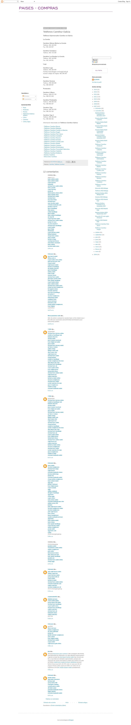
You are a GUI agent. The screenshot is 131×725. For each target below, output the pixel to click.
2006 (95, 254)
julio (96, 237)
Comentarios (27, 99)
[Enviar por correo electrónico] (67, 162)
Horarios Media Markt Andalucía (101, 126)
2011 (95, 96)
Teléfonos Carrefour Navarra (52, 138)
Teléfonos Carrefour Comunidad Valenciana (56, 149)
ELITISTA (96, 79)
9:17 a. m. (50, 457)
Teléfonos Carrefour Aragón (52, 132)
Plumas (25, 112)
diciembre (98, 108)
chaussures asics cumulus (60, 653)
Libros (25, 117)
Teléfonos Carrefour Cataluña (52, 151)
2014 (95, 89)
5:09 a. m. (50, 536)
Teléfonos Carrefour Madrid (52, 143)
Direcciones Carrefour (50, 156)
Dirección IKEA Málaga (101, 188)
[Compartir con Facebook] (73, 162)
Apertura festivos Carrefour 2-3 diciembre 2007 (100, 114)
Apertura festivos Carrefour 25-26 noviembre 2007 (100, 136)
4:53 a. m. (50, 669)
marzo (97, 246)
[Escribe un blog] (69, 162)
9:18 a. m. (50, 618)
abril (96, 244)
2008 (95, 104)
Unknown (50, 254)
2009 (95, 101)
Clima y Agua (26, 121)
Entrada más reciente (50, 702)
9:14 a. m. (50, 390)
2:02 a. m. (50, 591)
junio (96, 239)
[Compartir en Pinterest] (75, 162)
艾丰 (49, 329)
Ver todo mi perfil (96, 82)
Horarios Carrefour (49, 155)
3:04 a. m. (50, 248)
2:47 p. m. (50, 564)
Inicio (67, 702)
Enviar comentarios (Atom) (58, 705)
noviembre (98, 111)
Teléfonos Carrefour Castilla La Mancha (55, 130)
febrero (97, 249)
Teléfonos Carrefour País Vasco (53, 134)
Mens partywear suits (54, 315)
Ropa (24, 107)
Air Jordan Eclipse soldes (65, 667)
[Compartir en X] (71, 162)
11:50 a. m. (51, 324)
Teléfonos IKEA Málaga (101, 191)
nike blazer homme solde (67, 657)
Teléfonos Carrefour (59, 164)
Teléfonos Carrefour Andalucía (53, 153)
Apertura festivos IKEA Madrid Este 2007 (101, 213)
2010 (95, 99)
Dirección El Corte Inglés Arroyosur (102, 217)
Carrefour (51, 164)
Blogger (71, 720)
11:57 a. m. (51, 310)
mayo (97, 242)
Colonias (25, 119)
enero (97, 251)
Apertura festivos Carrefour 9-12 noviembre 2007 (100, 205)
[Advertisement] (58, 19)
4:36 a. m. (50, 646)
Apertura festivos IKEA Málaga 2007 (101, 193)
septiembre (98, 234)
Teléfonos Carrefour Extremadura (54, 147)
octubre (97, 232)
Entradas (26, 96)
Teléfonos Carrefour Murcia (52, 126)
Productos (26, 109)
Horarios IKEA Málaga (101, 197)
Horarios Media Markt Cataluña (101, 119)
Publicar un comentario (52, 699)
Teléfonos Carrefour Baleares (52, 128)
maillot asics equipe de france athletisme (65, 662)
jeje (49, 651)
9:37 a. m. (50, 695)
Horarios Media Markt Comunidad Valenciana (101, 131)
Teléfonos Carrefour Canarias (52, 145)
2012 (95, 94)
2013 (95, 92)
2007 (95, 106)
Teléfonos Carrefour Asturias (52, 139)
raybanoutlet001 (52, 596)
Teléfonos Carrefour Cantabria (53, 136)
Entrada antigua (82, 702)
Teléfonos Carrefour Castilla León (54, 141)
